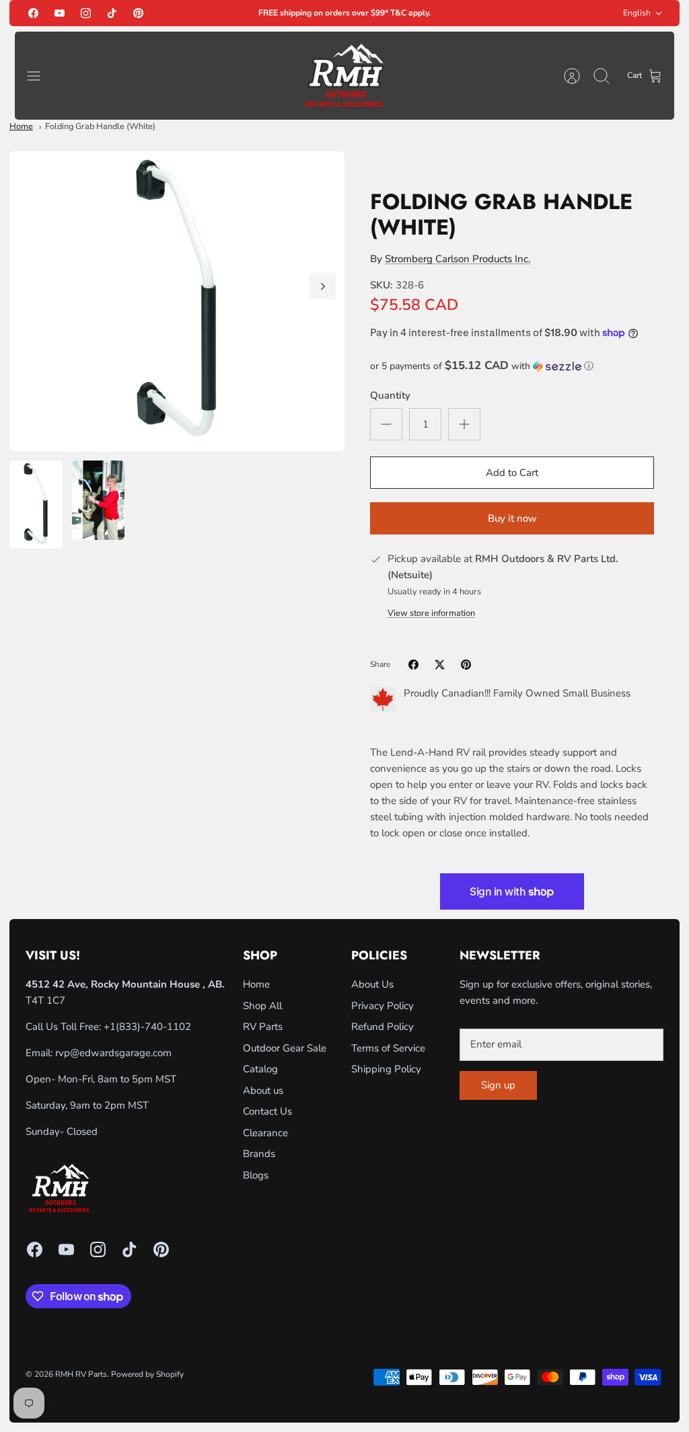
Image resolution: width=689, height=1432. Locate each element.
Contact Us (267, 1111)
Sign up (498, 1085)
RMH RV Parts (81, 1374)
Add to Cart (512, 472)
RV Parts (263, 1026)
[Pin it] (466, 664)
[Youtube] (59, 13)
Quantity (390, 395)
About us (263, 1090)
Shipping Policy (386, 1069)
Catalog (260, 1069)
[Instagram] (86, 13)
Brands (259, 1153)
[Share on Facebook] (413, 664)
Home (21, 126)
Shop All (262, 1005)
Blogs (255, 1175)
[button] (512, 366)
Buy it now (512, 518)
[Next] (323, 286)
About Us (372, 984)
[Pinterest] (138, 13)
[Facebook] (33, 13)
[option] (176, 301)
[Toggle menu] (40, 76)
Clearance (265, 1133)
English (637, 12)
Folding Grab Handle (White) (100, 126)
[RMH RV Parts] (344, 75)
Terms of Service (388, 1048)
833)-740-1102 (155, 1026)
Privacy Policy (382, 1005)
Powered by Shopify (147, 1374)
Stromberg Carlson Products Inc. (457, 259)
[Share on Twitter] (440, 664)
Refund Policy (382, 1026)
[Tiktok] (112, 13)
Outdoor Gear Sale (284, 1048)
